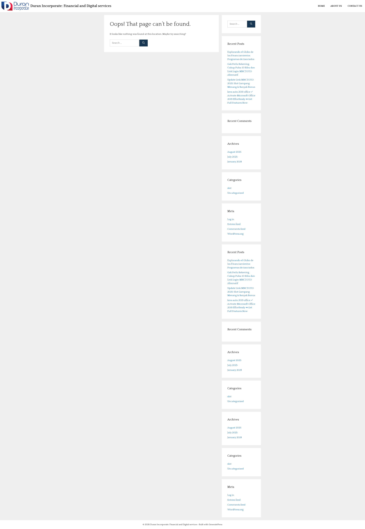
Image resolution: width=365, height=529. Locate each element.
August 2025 (234, 152)
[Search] (143, 43)
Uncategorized (235, 193)
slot (229, 188)
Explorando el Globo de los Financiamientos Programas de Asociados (240, 56)
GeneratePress (215, 524)
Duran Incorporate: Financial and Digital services (70, 6)
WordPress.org (235, 234)
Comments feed (236, 229)
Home (321, 6)
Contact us (355, 6)
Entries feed (234, 224)
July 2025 (232, 157)
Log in (230, 219)
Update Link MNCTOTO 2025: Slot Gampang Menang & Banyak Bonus (241, 83)
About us (336, 6)
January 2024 (234, 161)
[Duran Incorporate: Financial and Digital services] (15, 6)
